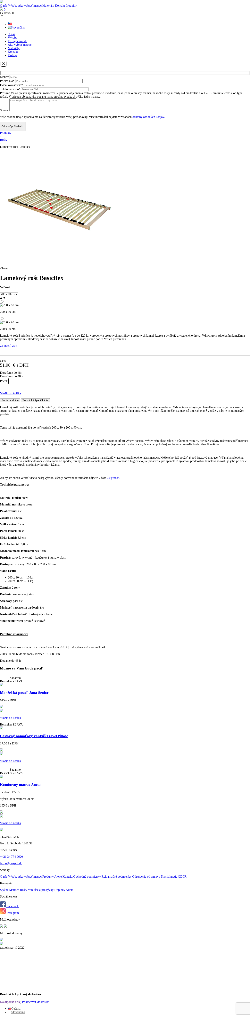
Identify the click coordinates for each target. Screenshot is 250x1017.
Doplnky (59, 889)
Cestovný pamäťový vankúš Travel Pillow (34, 736)
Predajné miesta (17, 41)
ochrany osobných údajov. (148, 117)
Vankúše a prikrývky (41, 889)
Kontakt (60, 5)
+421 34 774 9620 (11, 856)
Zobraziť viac (8, 345)
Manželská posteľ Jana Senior (24, 693)
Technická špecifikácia (35, 400)
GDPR (182, 876)
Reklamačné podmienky (116, 876)
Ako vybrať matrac (30, 5)
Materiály (48, 5)
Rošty (3, 139)
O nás (3, 5)
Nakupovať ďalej (11, 1002)
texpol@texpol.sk (11, 863)
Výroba (12, 5)
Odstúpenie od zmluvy (146, 876)
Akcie (58, 876)
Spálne (4, 889)
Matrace (14, 889)
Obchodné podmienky (87, 876)
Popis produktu (10, 400)
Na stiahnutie (169, 876)
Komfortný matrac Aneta (20, 785)
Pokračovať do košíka (35, 1002)
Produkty (5, 132)
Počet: (4, 381)
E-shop (12, 55)
